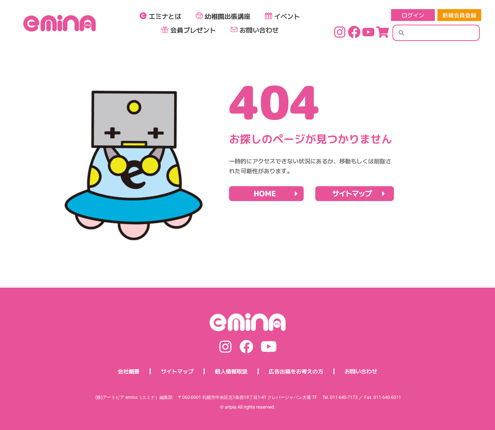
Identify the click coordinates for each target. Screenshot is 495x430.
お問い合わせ (259, 29)
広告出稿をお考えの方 (296, 371)
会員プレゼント (193, 29)
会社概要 (129, 371)
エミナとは (165, 16)
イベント (287, 16)
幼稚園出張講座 (227, 16)
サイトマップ (177, 371)
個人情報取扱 (231, 371)
